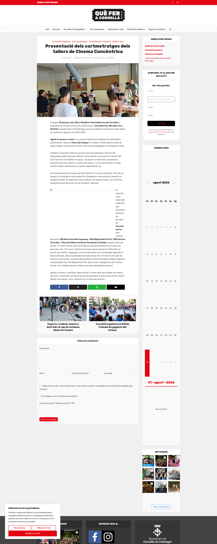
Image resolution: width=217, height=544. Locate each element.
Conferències (95, 41)
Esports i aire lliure (157, 29)
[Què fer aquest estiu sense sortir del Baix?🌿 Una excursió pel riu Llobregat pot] (174, 487)
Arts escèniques (97, 29)
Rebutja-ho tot (43, 528)
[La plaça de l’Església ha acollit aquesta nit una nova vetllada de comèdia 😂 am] (148, 487)
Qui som (56, 29)
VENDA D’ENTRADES (47, 2)
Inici (47, 29)
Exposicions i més (115, 29)
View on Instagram (161, 507)
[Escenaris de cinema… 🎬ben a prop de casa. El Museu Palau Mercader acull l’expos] (174, 474)
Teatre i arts (118, 41)
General (107, 41)
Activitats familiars (136, 29)
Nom (42, 373)
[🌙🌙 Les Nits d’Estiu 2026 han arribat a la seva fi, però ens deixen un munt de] (161, 461)
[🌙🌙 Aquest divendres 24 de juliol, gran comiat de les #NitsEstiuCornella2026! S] (161, 474)
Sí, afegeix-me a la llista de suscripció (59, 396)
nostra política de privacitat (158, 132)
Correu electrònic (81, 373)
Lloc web (108, 373)
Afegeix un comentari (82, 58)
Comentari (44, 348)
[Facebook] (95, 537)
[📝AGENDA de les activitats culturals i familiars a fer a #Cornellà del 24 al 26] (174, 461)
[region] (32, 521)
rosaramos (100, 58)
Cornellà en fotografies (74, 29)
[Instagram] (108, 537)
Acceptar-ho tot (32, 533)
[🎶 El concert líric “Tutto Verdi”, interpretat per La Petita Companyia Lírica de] (148, 474)
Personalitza (19, 528)
